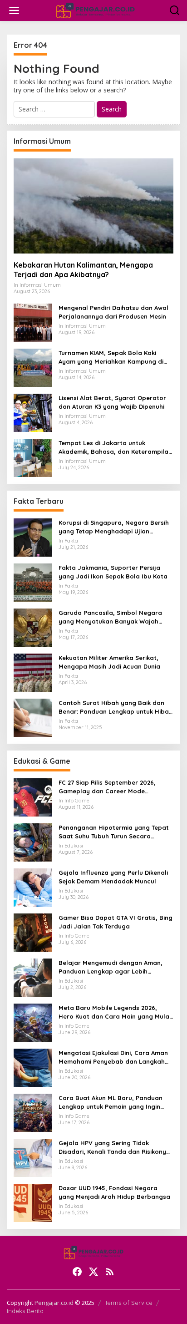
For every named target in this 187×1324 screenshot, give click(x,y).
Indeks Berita (25, 1310)
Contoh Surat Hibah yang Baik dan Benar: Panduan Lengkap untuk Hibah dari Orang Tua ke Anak (115, 707)
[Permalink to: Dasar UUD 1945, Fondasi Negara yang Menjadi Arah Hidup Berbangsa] (33, 1202)
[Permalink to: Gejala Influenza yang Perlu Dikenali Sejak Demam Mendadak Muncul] (33, 887)
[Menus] (14, 10)
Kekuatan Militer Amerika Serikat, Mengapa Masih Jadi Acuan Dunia (109, 662)
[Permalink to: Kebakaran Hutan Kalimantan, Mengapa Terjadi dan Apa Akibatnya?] (93, 206)
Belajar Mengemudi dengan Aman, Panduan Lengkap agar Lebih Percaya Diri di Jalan (110, 967)
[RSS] (110, 1272)
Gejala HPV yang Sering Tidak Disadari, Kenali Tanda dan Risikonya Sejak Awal (114, 1147)
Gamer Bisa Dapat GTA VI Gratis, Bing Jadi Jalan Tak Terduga (115, 921)
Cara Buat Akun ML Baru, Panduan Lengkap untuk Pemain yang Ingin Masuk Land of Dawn (110, 1102)
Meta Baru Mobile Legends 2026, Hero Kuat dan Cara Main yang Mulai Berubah (115, 1012)
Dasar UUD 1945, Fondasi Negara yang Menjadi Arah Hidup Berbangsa (114, 1192)
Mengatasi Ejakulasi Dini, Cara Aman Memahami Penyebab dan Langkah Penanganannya (113, 1057)
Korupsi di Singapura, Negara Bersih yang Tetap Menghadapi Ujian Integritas (114, 527)
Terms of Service (129, 1302)
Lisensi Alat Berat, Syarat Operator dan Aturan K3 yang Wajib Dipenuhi (112, 402)
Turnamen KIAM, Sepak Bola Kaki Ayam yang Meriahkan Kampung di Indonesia (111, 357)
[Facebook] (77, 1272)
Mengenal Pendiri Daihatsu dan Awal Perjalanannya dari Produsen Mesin (113, 312)
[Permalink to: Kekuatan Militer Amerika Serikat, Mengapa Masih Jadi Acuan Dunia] (33, 672)
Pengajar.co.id (54, 1303)
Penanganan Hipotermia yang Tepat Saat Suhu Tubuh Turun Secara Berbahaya (114, 832)
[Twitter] (93, 1272)
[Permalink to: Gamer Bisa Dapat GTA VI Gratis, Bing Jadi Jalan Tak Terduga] (33, 932)
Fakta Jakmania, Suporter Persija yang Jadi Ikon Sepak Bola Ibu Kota (113, 571)
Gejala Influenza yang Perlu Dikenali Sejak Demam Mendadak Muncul (113, 876)
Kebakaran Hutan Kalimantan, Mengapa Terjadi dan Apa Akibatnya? (83, 269)
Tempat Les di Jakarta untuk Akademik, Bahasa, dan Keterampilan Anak (115, 447)
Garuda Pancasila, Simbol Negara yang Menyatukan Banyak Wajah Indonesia (110, 617)
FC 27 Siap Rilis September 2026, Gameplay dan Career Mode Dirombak (107, 787)
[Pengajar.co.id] (95, 9)
